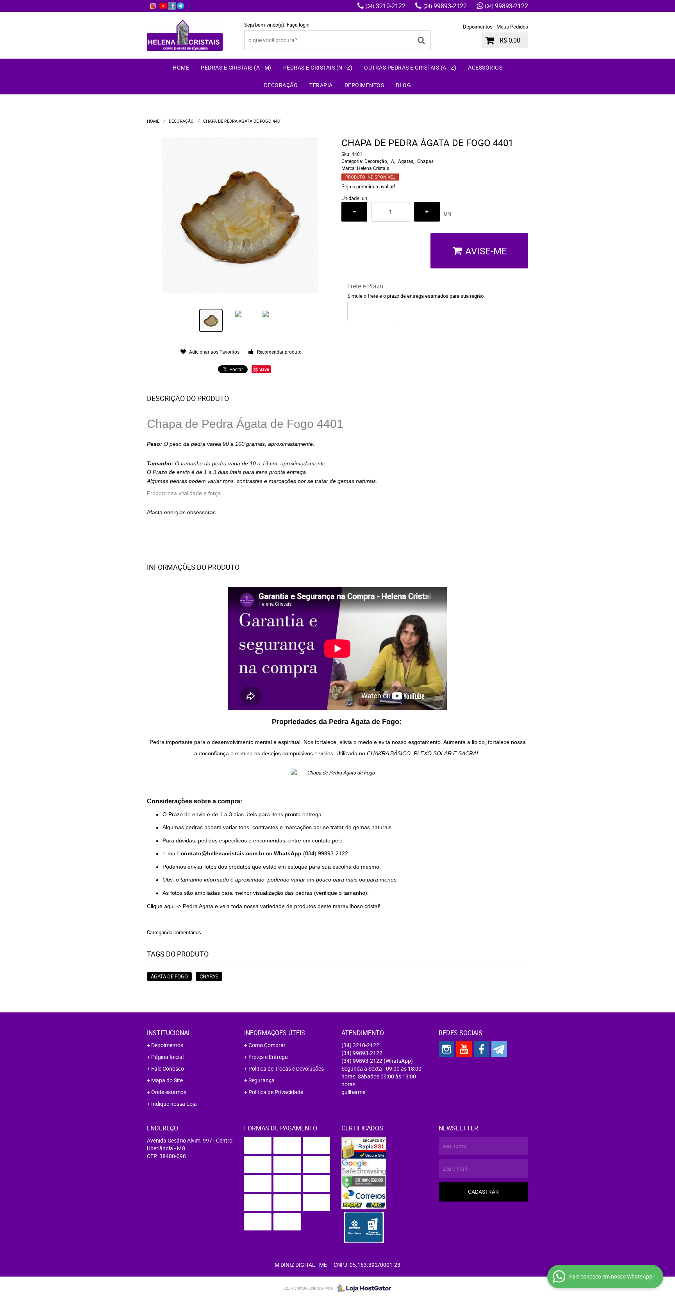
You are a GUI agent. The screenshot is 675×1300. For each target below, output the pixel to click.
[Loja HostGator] (362, 1288)
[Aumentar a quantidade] (427, 212)
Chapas (209, 976)
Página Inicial (167, 1056)
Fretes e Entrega (268, 1056)
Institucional (169, 1032)
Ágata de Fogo (169, 976)
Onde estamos (168, 1092)
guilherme (353, 1092)
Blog (403, 85)
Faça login (298, 24)
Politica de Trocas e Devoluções (286, 1068)
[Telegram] (180, 6)
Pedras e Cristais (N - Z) (318, 67)
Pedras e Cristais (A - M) (236, 67)
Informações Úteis (274, 1032)
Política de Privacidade (275, 1092)
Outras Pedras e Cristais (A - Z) (410, 67)
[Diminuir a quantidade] (354, 212)
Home (181, 67)
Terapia (321, 85)
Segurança (261, 1080)
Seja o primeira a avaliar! (368, 186)
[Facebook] (172, 6)
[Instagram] (153, 6)
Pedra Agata (198, 906)
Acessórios (485, 67)
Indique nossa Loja (174, 1103)
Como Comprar (267, 1045)
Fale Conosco (167, 1068)
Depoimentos (478, 26)
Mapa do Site (167, 1080)
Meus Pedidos (512, 26)
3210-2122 (385, 6)
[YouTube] (163, 6)
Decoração (281, 85)
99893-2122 (445, 6)
